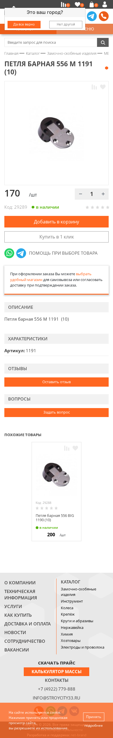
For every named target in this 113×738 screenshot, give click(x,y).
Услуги (13, 606)
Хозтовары (71, 640)
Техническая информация (20, 594)
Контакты (56, 680)
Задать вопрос (56, 412)
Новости (15, 632)
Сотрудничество (24, 641)
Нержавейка (72, 627)
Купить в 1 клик (56, 237)
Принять (93, 716)
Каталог (70, 582)
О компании (20, 582)
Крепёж (68, 614)
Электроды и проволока (82, 647)
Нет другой (66, 24)
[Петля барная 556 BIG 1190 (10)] (56, 475)
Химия (67, 634)
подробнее (93, 725)
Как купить (18, 615)
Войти (105, 4)
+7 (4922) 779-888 (56, 689)
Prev (94, 434)
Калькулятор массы (57, 671)
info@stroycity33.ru (56, 698)
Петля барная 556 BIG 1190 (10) (55, 518)
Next (106, 434)
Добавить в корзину (56, 222)
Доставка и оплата (27, 624)
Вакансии (16, 650)
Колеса (67, 607)
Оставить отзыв (56, 381)
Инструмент (72, 601)
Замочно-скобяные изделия (78, 591)
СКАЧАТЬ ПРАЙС (56, 663)
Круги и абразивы (77, 620)
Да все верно (24, 24)
